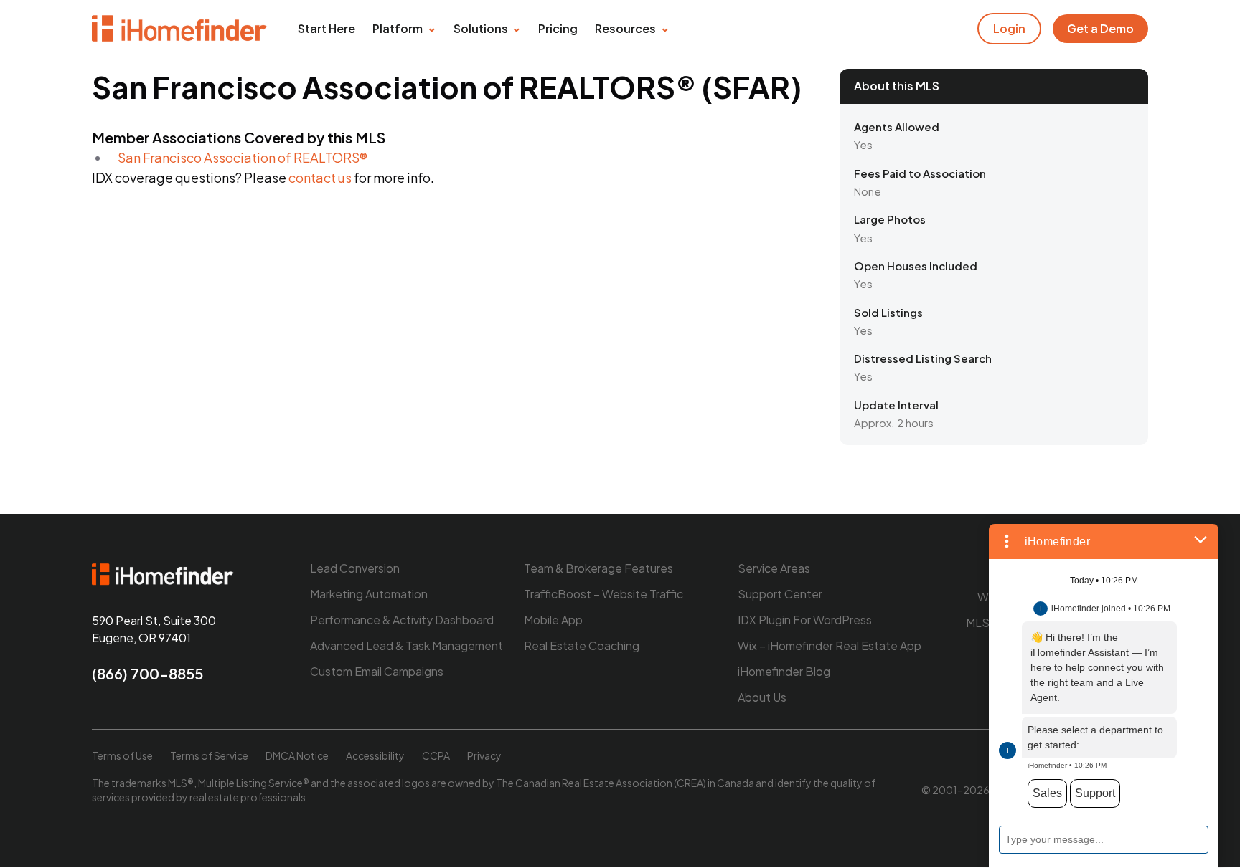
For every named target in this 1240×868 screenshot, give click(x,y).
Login (1009, 28)
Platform (397, 28)
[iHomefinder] (180, 29)
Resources (625, 28)
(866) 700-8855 (147, 673)
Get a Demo (1100, 28)
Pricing (558, 28)
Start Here (326, 28)
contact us (320, 177)
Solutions (481, 28)
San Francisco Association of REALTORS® (242, 157)
